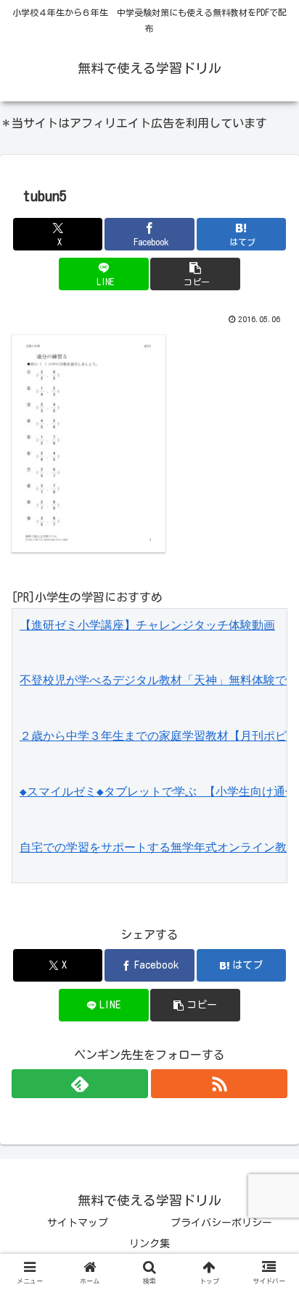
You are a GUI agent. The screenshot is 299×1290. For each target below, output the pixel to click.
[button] (195, 274)
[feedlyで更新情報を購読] (80, 1083)
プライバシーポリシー (221, 1223)
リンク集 (149, 1244)
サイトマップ (77, 1223)
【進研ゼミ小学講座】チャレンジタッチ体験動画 (147, 625)
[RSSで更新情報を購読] (219, 1083)
